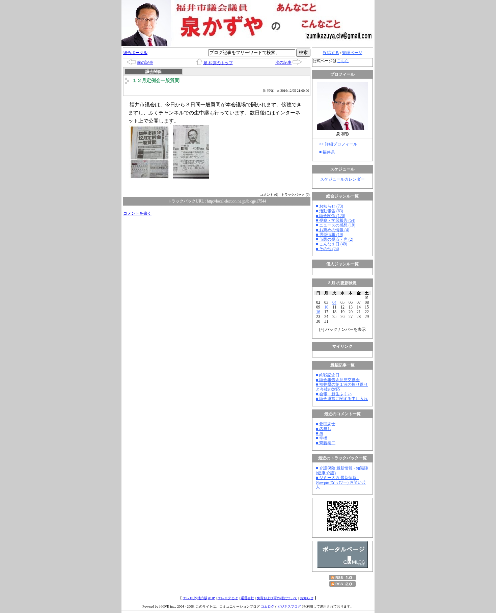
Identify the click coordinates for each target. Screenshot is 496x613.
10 (326, 307)
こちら (343, 60)
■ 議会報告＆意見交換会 (338, 379)
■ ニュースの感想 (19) (335, 225)
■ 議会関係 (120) (330, 215)
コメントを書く (137, 213)
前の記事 (145, 62)
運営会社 (247, 598)
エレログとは (228, 598)
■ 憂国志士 (325, 424)
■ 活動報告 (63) (329, 211)
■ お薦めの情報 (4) (332, 230)
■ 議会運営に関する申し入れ (342, 398)
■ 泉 (319, 433)
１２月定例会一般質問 (156, 80)
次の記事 (283, 62)
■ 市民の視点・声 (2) (334, 239)
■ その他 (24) (327, 248)
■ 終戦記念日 (327, 375)
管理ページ (352, 52)
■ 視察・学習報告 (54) (335, 220)
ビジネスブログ (289, 606)
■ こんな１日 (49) (331, 244)
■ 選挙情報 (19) (329, 234)
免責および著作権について (277, 598)
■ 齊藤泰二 (325, 443)
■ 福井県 (327, 152)
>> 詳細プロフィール (338, 144)
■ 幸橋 (321, 438)
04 (334, 302)
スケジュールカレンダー (342, 179)
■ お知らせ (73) (329, 206)
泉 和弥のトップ (218, 62)
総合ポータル (135, 52)
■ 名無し (323, 428)
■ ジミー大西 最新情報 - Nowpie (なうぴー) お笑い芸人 (341, 482)
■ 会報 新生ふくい (334, 394)
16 (318, 312)
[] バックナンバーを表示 (342, 329)
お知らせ (306, 598)
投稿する (331, 52)
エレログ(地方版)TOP (199, 598)
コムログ (267, 606)
